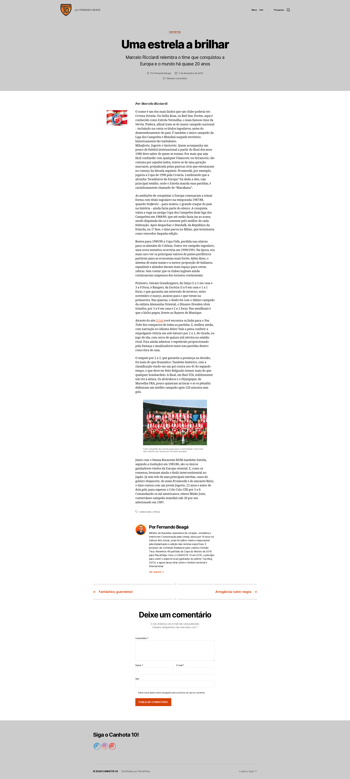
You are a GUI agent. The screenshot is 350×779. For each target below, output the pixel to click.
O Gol (160, 321)
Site (137, 678)
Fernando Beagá (162, 73)
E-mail (180, 665)
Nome (139, 665)
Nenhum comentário (177, 78)
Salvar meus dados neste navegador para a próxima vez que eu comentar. (171, 692)
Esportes (175, 32)
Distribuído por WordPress (135, 771)
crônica (156, 511)
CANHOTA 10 (110, 771)
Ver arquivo (156, 571)
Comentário (141, 638)
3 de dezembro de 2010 (191, 73)
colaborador (145, 511)
